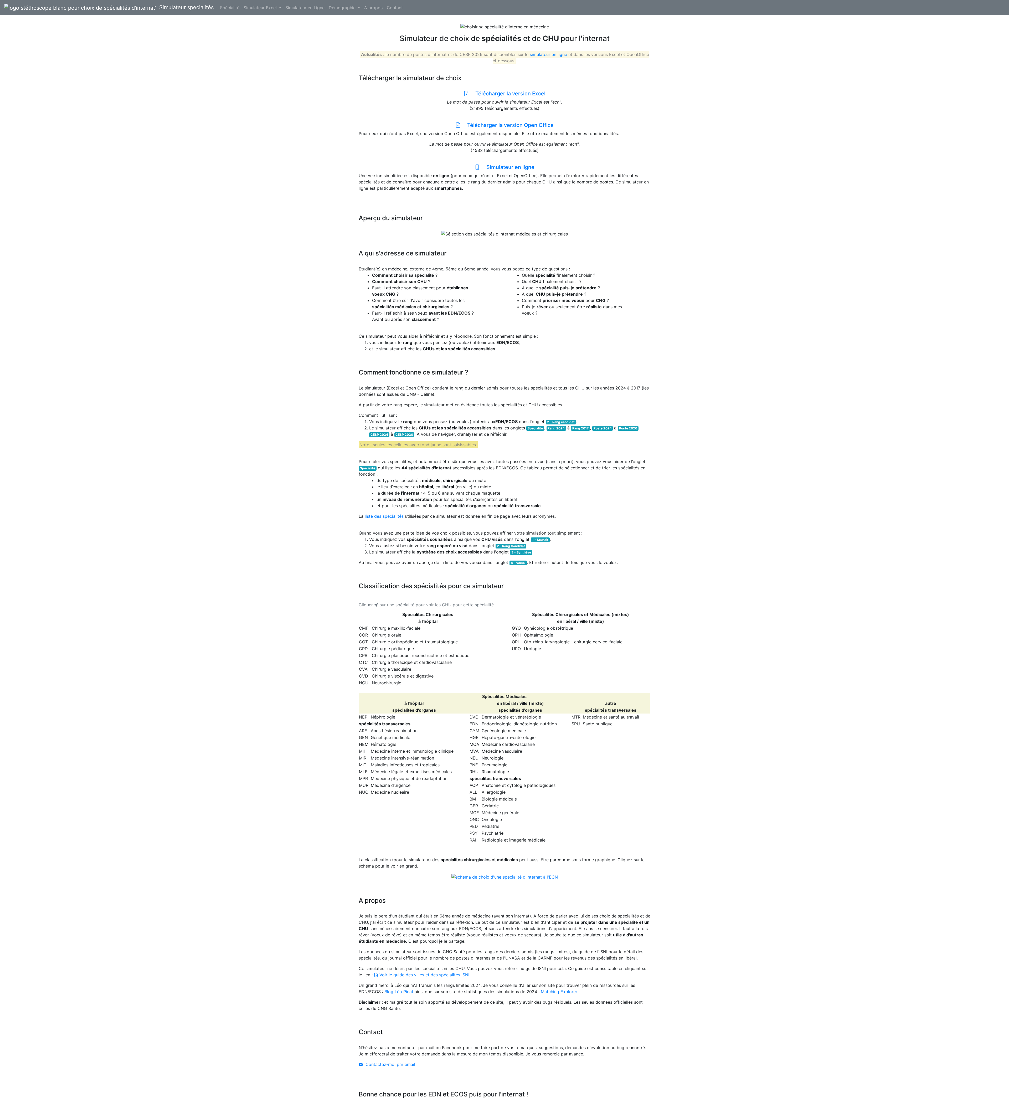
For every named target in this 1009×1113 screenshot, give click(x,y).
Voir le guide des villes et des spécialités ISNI (423, 974)
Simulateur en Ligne (305, 7)
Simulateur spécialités (185, 7)
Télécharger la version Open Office (507, 125)
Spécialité (229, 7)
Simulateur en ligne (507, 167)
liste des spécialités (384, 516)
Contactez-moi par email (390, 1064)
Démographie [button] (343, 7)
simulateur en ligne (548, 54)
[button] (421, 233)
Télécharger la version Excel (507, 93)
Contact (395, 7)
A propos (373, 7)
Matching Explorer (559, 991)
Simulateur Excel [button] (261, 7)
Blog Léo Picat (398, 991)
